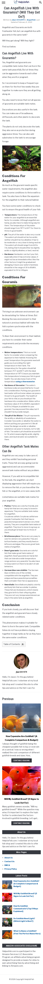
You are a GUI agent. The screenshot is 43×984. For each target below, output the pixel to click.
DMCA (7, 865)
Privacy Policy (10, 869)
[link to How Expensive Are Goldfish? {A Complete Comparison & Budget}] (21, 717)
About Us (8, 858)
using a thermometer (25, 382)
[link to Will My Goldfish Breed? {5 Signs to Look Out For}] (21, 780)
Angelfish (31, 20)
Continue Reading (21, 760)
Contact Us (9, 861)
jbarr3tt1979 (18, 20)
